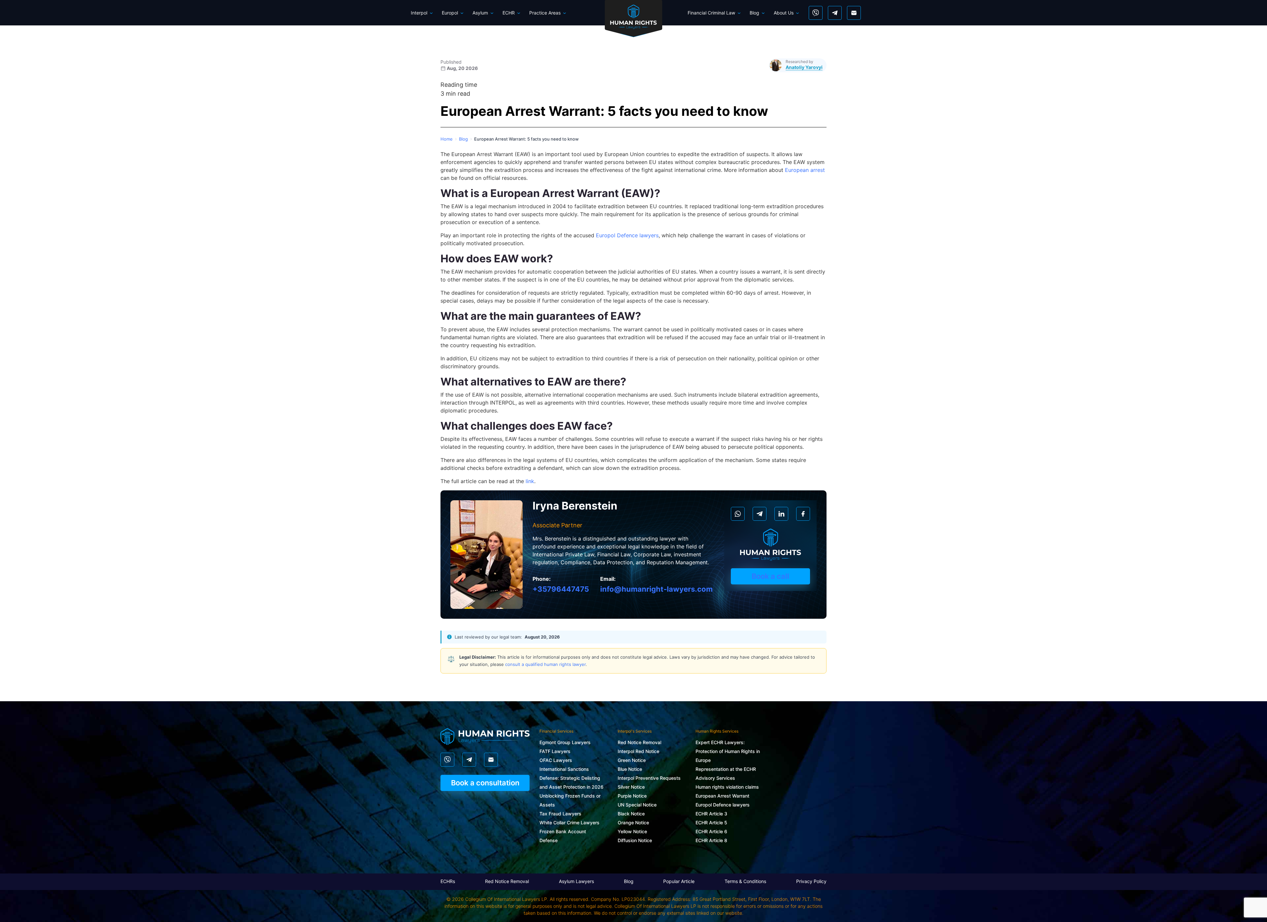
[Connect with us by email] (854, 13)
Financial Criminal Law (711, 13)
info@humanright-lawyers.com (656, 589)
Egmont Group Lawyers (565, 742)
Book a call (770, 576)
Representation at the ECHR (726, 769)
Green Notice (632, 760)
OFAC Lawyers (555, 760)
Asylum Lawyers (576, 881)
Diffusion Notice (635, 840)
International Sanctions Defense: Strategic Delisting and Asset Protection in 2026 (571, 778)
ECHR (509, 13)
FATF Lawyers (554, 751)
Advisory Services (715, 778)
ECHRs (447, 881)
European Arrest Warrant (722, 796)
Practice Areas (545, 13)
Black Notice (631, 813)
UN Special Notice (637, 804)
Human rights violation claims (727, 787)
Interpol (419, 13)
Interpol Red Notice (638, 751)
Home (446, 139)
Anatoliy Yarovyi (804, 67)
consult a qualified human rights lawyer (545, 664)
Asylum (480, 13)
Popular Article (679, 881)
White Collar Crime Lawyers (569, 822)
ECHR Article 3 (711, 813)
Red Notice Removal (639, 742)
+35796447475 (561, 589)
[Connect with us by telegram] (835, 13)
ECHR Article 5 (711, 822)
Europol (450, 13)
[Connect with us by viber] (816, 13)
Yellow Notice (632, 831)
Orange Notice (633, 822)
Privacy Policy (811, 881)
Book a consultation (485, 782)
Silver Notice (631, 787)
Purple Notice (632, 796)
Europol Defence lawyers (723, 804)
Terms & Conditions (745, 881)
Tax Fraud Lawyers (560, 813)
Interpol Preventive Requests (649, 778)
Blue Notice (630, 769)
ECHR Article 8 (711, 840)
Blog (754, 13)
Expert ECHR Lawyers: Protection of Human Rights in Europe (728, 751)
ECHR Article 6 (711, 831)
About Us (784, 13)
